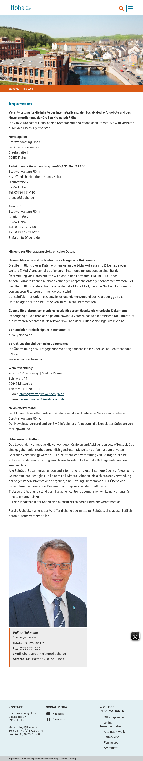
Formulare (111, 742)
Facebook (59, 719)
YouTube (58, 713)
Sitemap (72, 759)
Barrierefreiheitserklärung (46, 759)
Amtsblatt (111, 748)
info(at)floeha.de (27, 727)
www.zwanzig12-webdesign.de (43, 399)
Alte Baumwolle (115, 732)
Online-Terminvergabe (110, 724)
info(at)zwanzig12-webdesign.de (41, 394)
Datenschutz (27, 759)
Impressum (14, 759)
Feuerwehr (111, 737)
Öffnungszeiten (114, 717)
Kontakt (63, 759)
